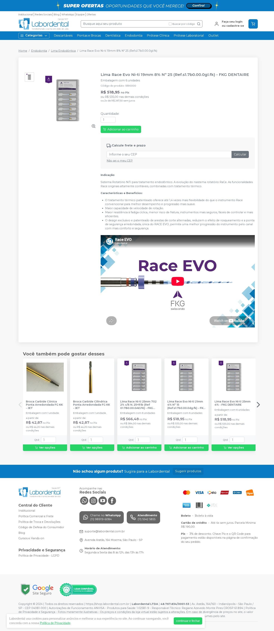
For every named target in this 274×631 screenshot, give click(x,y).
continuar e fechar (188, 620)
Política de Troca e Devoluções (39, 522)
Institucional (25, 14)
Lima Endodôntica (63, 50)
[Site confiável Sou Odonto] (78, 590)
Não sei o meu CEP (120, 160)
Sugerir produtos (188, 471)
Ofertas (91, 14)
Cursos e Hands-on (31, 538)
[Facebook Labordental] (112, 500)
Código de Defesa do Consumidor (41, 527)
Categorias (33, 35)
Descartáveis (63, 35)
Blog (56, 14)
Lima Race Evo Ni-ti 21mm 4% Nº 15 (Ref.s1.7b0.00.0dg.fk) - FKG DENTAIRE (186, 405)
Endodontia (133, 35)
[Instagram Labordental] (93, 500)
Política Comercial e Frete (35, 516)
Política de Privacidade (55, 623)
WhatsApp (68, 14)
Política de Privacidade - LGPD (38, 555)
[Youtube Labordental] (102, 500)
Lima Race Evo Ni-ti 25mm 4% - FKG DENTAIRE (233, 403)
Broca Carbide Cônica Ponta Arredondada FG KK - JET (44, 405)
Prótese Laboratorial (189, 35)
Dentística (112, 35)
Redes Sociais (43, 14)
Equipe (80, 14)
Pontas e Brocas (89, 35)
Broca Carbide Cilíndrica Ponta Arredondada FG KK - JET (91, 405)
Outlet (213, 35)
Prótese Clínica (158, 35)
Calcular (240, 154)
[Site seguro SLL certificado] (37, 589)
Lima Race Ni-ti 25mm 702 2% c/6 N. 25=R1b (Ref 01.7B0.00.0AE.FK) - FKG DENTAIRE (138, 405)
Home (22, 50)
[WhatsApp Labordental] (84, 500)
